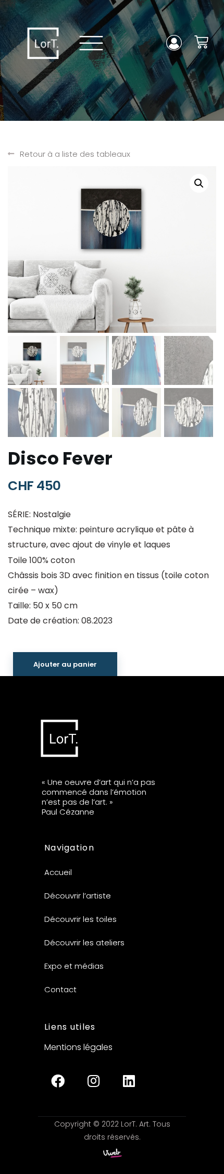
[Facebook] (57, 1080)
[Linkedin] (128, 1080)
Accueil (58, 872)
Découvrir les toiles (80, 919)
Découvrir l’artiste (77, 895)
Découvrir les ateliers (84, 942)
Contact (60, 989)
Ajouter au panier (65, 664)
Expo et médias (74, 965)
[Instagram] (93, 1080)
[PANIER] (201, 42)
